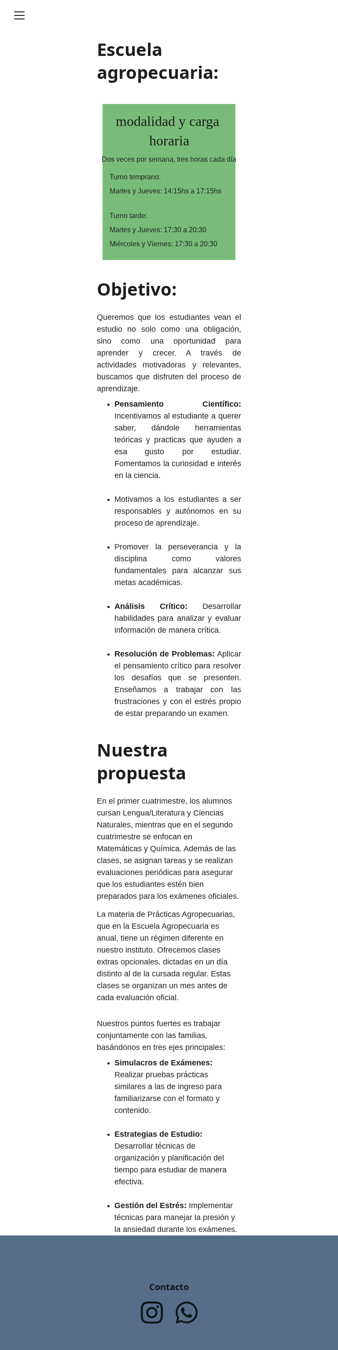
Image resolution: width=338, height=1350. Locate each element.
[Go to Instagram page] (152, 1313)
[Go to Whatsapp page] (187, 1313)
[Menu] (19, 15)
